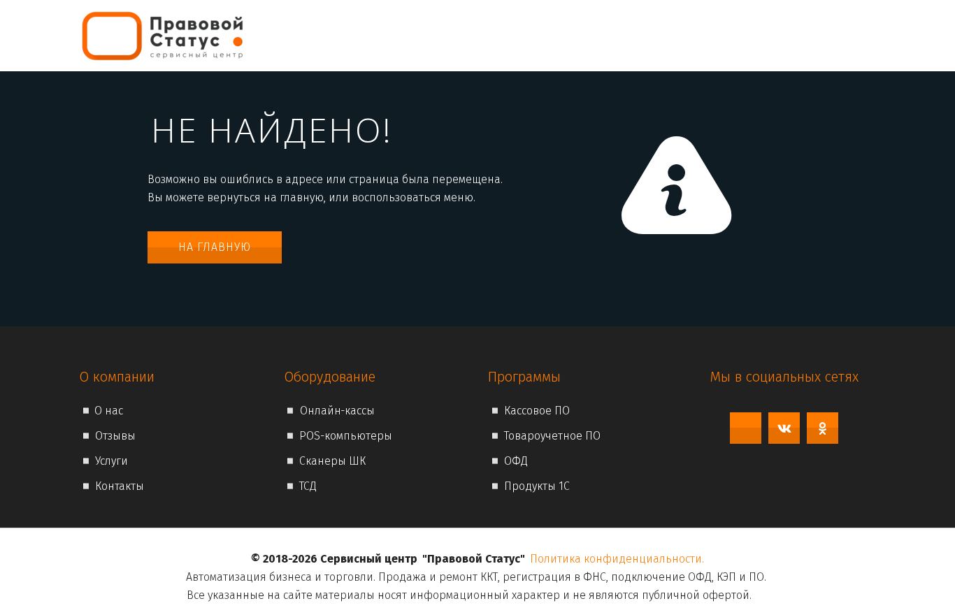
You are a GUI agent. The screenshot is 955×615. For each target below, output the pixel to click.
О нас (528, 35)
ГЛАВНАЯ (474, 35)
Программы (601, 35)
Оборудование (703, 35)
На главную (214, 247)
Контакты (798, 35)
